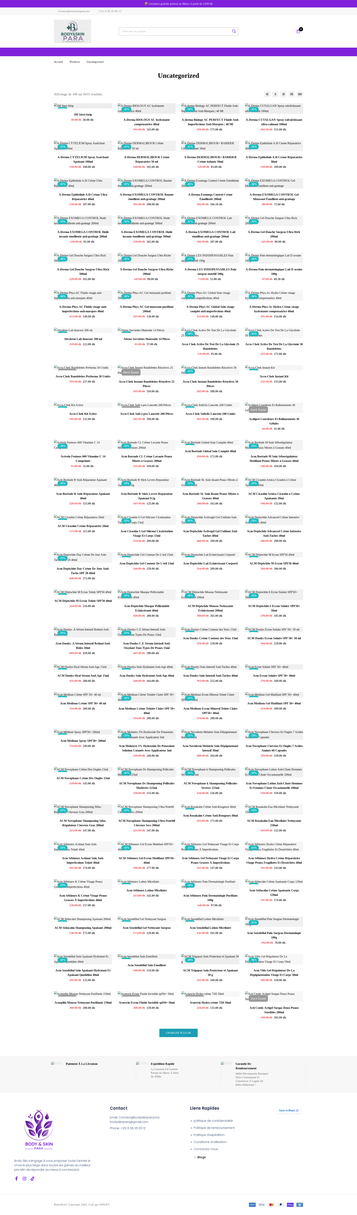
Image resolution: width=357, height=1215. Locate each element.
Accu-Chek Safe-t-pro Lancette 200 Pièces (146, 413)
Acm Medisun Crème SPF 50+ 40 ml (83, 703)
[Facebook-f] (16, 1178)
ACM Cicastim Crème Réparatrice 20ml (82, 526)
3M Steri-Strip (83, 114)
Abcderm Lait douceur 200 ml (83, 339)
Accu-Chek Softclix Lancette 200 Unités (210, 413)
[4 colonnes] (292, 94)
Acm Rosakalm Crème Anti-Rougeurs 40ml (210, 815)
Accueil (58, 61)
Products (75, 61)
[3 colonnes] (283, 94)
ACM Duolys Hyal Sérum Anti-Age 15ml (83, 675)
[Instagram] (24, 1178)
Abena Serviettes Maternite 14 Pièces (146, 339)
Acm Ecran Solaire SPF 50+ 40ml (274, 675)
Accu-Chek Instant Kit (274, 376)
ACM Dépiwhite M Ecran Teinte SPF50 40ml (83, 600)
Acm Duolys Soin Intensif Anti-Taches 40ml (210, 675)
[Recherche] (234, 31)
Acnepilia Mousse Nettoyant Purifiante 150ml (83, 1002)
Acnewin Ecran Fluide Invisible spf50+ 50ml (147, 1002)
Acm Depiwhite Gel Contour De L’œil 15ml (146, 563)
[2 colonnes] (275, 94)
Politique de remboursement (214, 1128)
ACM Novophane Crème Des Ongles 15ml (83, 778)
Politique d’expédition (209, 1135)
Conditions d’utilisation (210, 1142)
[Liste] (267, 94)
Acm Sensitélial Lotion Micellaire (210, 927)
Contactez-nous (206, 1149)
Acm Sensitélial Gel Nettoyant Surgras (147, 927)
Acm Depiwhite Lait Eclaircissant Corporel (210, 563)
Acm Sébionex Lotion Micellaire (146, 890)
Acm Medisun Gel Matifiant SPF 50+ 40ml (274, 703)
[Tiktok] (32, 1178)
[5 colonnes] (300, 94)
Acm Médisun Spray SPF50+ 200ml (83, 740)
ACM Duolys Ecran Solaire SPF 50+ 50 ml (274, 638)
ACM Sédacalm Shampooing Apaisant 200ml (82, 927)
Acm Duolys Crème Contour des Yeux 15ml (210, 638)
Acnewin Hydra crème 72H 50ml (210, 1002)
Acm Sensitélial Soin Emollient (147, 965)
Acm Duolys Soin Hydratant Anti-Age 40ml (146, 675)
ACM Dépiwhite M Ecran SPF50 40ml (274, 563)
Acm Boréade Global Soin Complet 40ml (210, 451)
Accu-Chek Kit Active (83, 413)
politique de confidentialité (213, 1121)
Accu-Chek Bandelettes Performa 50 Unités (83, 376)
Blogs (201, 1157)
